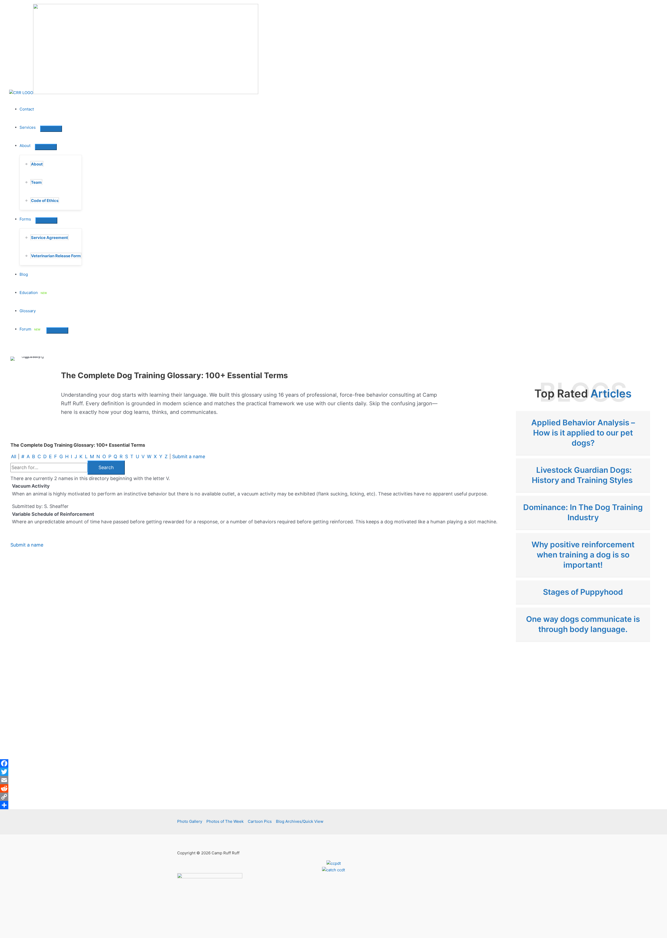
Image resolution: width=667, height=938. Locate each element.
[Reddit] (333, 788)
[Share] (333, 805)
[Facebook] (333, 763)
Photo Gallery (189, 821)
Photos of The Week (225, 821)
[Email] (333, 780)
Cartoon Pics (260, 821)
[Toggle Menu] (51, 129)
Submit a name (188, 456)
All (13, 456)
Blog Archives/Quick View (299, 821)
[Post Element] (583, 433)
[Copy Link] (333, 797)
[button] (38, 127)
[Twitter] (333, 772)
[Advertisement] (583, 702)
